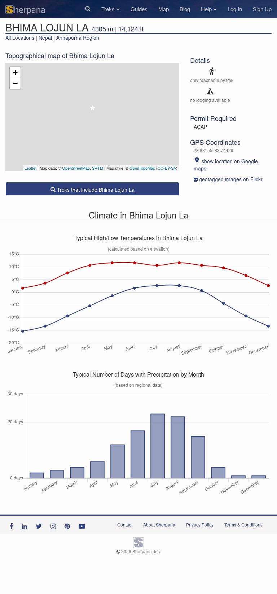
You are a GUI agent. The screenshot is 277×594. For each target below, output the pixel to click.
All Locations (19, 37)
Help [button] (207, 9)
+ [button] (15, 72)
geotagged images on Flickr (231, 179)
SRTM (97, 168)
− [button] (15, 83)
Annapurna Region (77, 37)
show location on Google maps (226, 164)
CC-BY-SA (167, 168)
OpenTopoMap (142, 168)
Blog (185, 9)
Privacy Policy (200, 524)
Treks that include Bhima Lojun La (95, 189)
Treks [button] (108, 9)
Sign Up (262, 9)
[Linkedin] (26, 524)
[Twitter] (40, 524)
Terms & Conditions (243, 524)
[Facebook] (13, 524)
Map (163, 9)
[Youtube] (84, 524)
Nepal (45, 37)
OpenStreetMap (76, 168)
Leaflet (30, 168)
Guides (139, 9)
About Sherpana (159, 524)
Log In (235, 9)
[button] (88, 9)
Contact (124, 524)
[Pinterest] (69, 524)
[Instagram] (55, 524)
